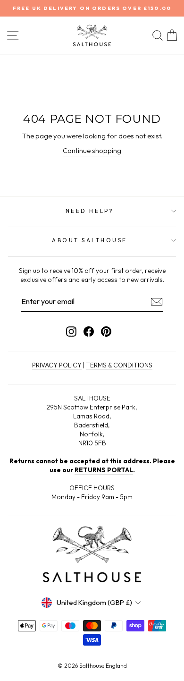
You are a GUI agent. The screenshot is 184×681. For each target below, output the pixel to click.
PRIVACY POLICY (57, 365)
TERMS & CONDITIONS (119, 365)
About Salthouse (89, 240)
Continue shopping (92, 150)
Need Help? (90, 210)
